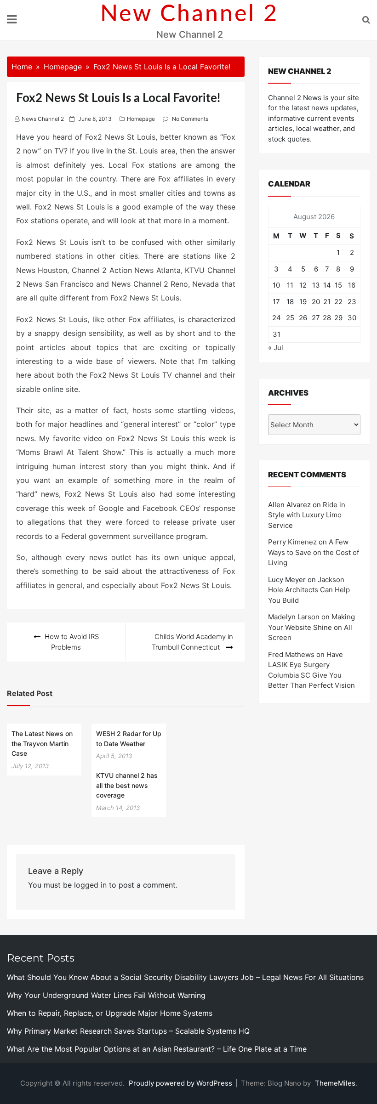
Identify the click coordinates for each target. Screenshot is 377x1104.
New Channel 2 (189, 14)
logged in (90, 884)
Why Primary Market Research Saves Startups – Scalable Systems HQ (128, 1031)
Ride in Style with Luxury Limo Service (306, 515)
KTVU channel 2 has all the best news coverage (127, 785)
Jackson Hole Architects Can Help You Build (309, 590)
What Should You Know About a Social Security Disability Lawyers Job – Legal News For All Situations (185, 977)
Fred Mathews (291, 654)
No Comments (190, 118)
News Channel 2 (43, 118)
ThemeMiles (335, 1083)
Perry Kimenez (292, 542)
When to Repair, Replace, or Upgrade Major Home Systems (109, 1013)
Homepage (141, 118)
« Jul (275, 347)
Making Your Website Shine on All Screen (311, 627)
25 (290, 317)
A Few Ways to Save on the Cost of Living (313, 552)
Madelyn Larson (294, 616)
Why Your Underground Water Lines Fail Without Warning (106, 995)
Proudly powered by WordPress (181, 1083)
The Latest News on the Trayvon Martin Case (42, 743)
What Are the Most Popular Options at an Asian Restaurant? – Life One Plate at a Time (157, 1048)
